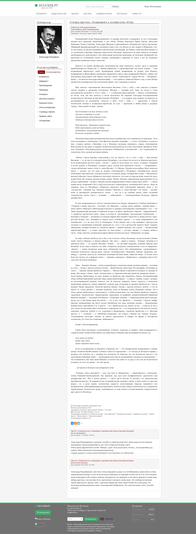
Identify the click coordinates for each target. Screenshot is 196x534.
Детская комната (47, 99)
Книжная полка (46, 103)
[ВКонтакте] (72, 423)
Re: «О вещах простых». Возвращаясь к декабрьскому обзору (96, 431)
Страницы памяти (47, 112)
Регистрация (155, 6)
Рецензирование (93, 29)
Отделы (41, 72)
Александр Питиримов (49, 57)
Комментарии (104, 14)
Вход (147, 6)
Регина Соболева (82, 463)
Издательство (58, 14)
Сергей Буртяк (81, 433)
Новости (136, 14)
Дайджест (43, 81)
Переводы (43, 90)
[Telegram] (78, 423)
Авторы (88, 14)
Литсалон (122, 14)
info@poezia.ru (72, 512)
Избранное (44, 77)
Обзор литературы (47, 107)
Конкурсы (43, 94)
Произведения (45, 85)
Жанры (75, 14)
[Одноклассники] (75, 423)
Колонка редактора (53, 72)
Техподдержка (43, 512)
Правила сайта (45, 116)
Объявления (44, 120)
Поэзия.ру (48, 5)
